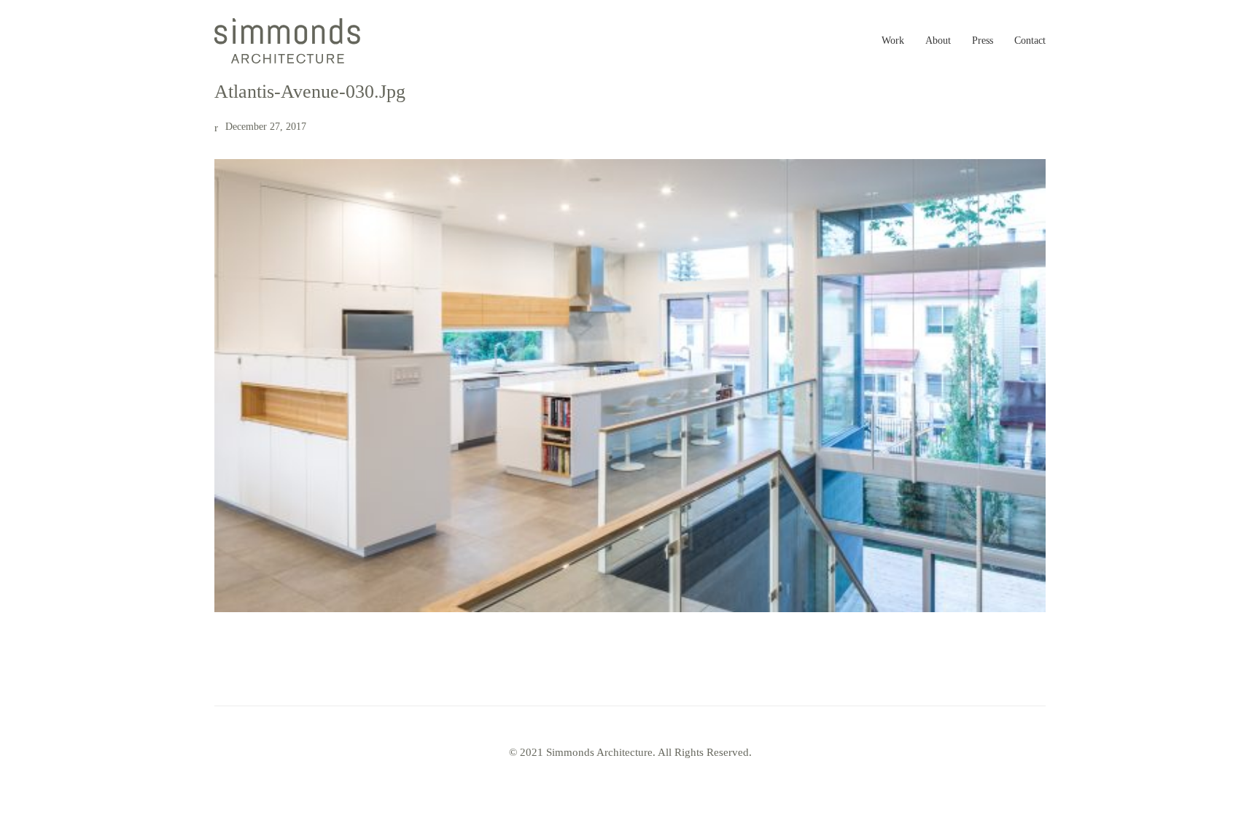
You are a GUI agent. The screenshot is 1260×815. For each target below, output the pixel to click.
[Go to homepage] (287, 40)
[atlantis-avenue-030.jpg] (630, 385)
